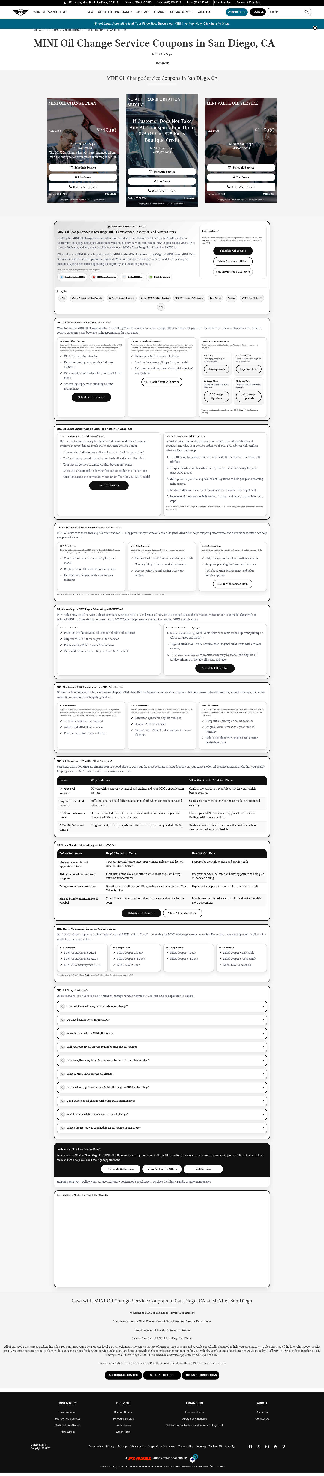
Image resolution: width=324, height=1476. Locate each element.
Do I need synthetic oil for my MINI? (163, 1019)
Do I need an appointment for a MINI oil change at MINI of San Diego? (163, 1087)
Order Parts (123, 1431)
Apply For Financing (194, 1418)
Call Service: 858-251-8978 (233, 271)
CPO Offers (155, 1363)
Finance (160, 12)
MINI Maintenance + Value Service (189, 298)
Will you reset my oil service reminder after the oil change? (163, 1046)
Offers (62, 298)
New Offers (170, 1363)
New (90, 12)
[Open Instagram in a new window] (267, 1446)
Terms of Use (185, 1446)
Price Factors (215, 298)
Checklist (231, 298)
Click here (210, 24)
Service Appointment (182, 1355)
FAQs (161, 307)
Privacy (110, 1446)
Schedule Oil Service (233, 250)
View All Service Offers (233, 261)
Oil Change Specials (217, 396)
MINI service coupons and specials (180, 1346)
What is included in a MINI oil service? (163, 1033)
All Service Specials (249, 396)
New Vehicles (67, 1412)
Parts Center (123, 1425)
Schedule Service (84, 167)
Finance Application (110, 1363)
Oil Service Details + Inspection (121, 298)
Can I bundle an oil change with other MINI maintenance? (163, 1100)
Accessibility (96, 1446)
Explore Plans (248, 369)
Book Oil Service (109, 485)
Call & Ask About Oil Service (161, 381)
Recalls (258, 12)
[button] (315, 28)
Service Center (123, 1412)
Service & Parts (182, 12)
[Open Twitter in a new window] (258, 1446)
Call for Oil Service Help (233, 584)
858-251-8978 (84, 187)
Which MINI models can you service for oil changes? (163, 1114)
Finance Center (194, 1412)
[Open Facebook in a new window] (250, 1446)
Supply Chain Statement (161, 1446)
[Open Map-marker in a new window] (283, 1446)
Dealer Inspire (38, 1445)
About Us (205, 12)
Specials (142, 12)
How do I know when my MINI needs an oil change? (163, 1006)
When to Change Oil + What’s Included (87, 298)
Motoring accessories (26, 1350)
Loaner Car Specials (213, 1363)
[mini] (20, 12)
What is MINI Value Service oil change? (163, 1073)
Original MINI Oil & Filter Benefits (155, 298)
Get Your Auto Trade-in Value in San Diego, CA (194, 1425)
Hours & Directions (201, 1374)
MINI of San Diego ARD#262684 (162, 150)
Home (55, 30)
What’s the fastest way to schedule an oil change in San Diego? (163, 1127)
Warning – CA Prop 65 (209, 1446)
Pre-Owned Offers (189, 1363)
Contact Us (262, 1418)
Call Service (203, 1169)
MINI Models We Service (252, 298)
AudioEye (230, 1446)
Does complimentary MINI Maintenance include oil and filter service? (163, 1060)
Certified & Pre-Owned (115, 12)
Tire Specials (216, 369)
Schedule (238, 12)
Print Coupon (84, 177)
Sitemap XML (137, 1446)
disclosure (111, 194)
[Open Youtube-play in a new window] (275, 1446)
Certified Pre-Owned (67, 1425)
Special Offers (162, 1374)
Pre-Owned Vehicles (67, 1418)
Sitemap (122, 1446)
